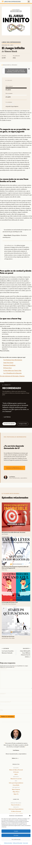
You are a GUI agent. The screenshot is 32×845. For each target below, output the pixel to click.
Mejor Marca (16, 791)
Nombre (3, 693)
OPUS (16, 774)
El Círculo (16, 772)
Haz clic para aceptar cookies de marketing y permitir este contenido (16, 70)
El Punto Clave (7, 368)
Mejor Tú (16, 794)
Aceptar (16, 831)
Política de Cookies (8, 842)
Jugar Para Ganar (8, 362)
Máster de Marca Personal (16, 770)
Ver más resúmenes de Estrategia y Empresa (12, 376)
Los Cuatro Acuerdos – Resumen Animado (8, 651)
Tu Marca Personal (16, 811)
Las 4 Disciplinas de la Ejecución (12, 373)
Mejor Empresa (16, 789)
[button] (30, 815)
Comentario (3, 668)
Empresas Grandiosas (9, 365)
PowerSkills (16, 785)
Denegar (16, 835)
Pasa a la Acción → (16, 805)
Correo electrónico (6, 702)
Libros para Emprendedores (11, 42)
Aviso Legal (25, 842)
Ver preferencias (16, 839)
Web (2, 710)
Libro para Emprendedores (16, 783)
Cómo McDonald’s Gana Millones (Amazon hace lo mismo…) (25, 652)
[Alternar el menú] (28, 1)
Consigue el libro (23, 423)
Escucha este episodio (9, 423)
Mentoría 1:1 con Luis (16, 778)
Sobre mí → (15, 758)
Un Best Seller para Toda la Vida (12, 370)
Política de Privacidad (17, 842)
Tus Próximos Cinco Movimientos (12, 360)
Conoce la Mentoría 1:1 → (14, 468)
